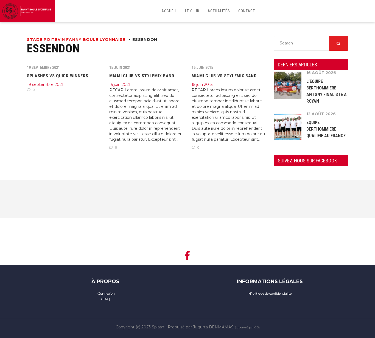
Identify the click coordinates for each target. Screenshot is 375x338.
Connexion (106, 293)
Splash (158, 327)
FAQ (106, 299)
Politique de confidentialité (271, 293)
